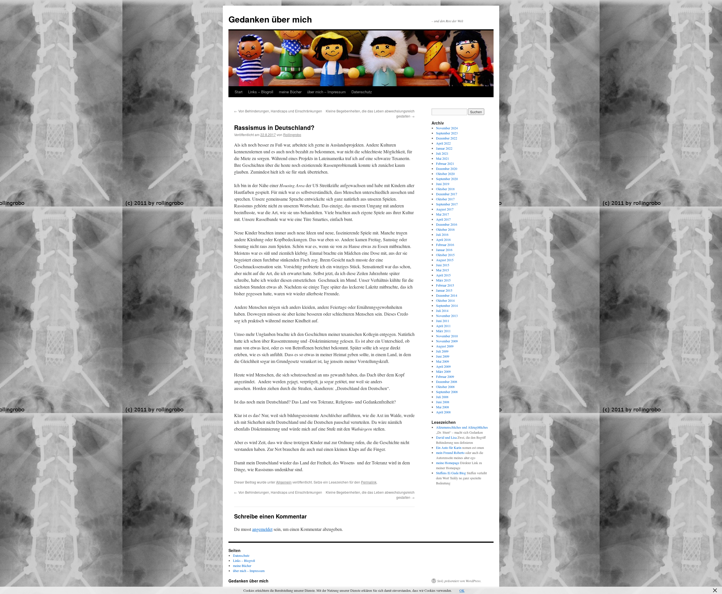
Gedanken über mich (270, 19)
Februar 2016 (445, 244)
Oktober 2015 (445, 254)
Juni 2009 (442, 356)
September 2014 (447, 305)
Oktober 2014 (445, 300)
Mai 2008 (442, 407)
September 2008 (447, 391)
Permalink (369, 482)
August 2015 (445, 260)
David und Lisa (446, 437)
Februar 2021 (445, 163)
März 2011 (443, 331)
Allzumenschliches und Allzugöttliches (462, 427)
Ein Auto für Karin (448, 447)
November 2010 (447, 336)
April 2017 (443, 219)
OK (462, 590)
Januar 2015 (444, 290)
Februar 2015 (445, 285)
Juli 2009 (442, 351)
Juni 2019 (442, 183)
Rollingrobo (292, 134)
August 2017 (445, 209)
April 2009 (443, 366)
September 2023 (447, 133)
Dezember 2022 (446, 138)
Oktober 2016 (445, 229)
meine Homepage (447, 462)
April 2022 (443, 143)
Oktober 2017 (445, 199)
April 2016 (443, 239)
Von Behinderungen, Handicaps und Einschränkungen (278, 110)
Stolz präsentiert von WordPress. (459, 581)
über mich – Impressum (326, 91)
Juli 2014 (442, 310)
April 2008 (443, 412)
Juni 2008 (442, 402)
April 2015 (443, 275)
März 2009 (443, 371)
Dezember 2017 (446, 194)
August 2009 (445, 346)
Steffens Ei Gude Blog (451, 473)
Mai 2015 (442, 270)
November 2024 (447, 128)
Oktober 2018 (445, 189)
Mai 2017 (442, 214)
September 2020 (447, 178)
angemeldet (262, 529)
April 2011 (443, 325)
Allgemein (284, 482)
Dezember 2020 (446, 168)
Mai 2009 (442, 361)
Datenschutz (361, 91)
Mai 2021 (442, 158)
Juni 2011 (442, 320)
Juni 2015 (442, 265)
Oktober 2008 (445, 386)
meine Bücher (290, 91)
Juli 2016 (442, 234)
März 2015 (443, 280)
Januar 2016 (444, 249)
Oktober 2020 (445, 173)
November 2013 (447, 315)
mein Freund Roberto (450, 452)
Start (239, 91)
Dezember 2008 (446, 381)
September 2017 (447, 204)
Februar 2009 (445, 376)
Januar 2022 (444, 148)
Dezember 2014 (446, 295)
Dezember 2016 (446, 224)
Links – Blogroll (260, 91)
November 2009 (447, 341)
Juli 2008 (442, 396)
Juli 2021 (442, 153)
